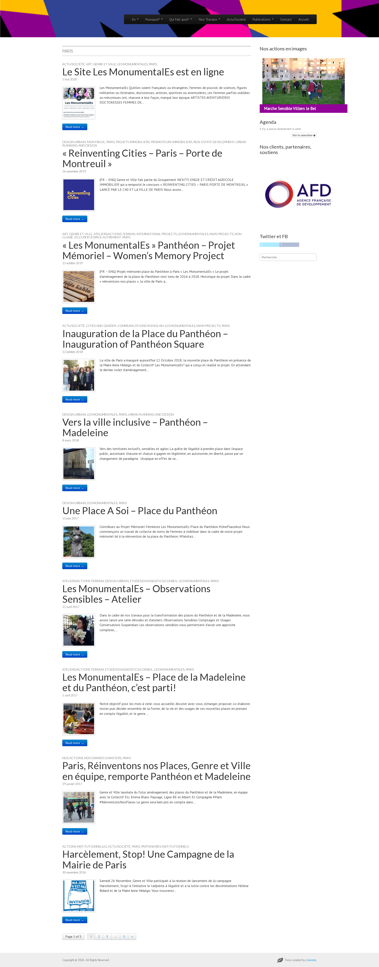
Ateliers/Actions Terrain (114, 234)
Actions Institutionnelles (84, 846)
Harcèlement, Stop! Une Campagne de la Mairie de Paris (148, 859)
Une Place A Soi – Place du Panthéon (139, 510)
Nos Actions (72, 758)
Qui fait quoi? (179, 19)
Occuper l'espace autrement (97, 237)
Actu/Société (236, 19)
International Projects (156, 234)
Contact (286, 19)
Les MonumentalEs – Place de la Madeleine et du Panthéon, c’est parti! (154, 682)
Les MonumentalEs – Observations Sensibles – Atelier (136, 594)
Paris (153, 64)
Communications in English (140, 326)
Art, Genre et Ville (101, 64)
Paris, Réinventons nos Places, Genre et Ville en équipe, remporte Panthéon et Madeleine (156, 771)
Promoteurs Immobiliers (171, 142)
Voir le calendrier (302, 135)
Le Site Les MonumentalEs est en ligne (143, 71)
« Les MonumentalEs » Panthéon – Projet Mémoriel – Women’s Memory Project (148, 250)
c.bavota (311, 960)
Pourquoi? (153, 19)
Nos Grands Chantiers (102, 758)
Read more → (75, 127)
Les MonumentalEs (132, 64)
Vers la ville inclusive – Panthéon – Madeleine (135, 427)
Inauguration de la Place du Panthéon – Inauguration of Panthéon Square (145, 339)
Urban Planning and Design (151, 414)
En (134, 19)
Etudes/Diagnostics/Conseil (154, 581)
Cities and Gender (101, 326)
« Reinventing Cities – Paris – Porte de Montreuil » (142, 158)
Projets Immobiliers (132, 142)
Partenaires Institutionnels (165, 846)
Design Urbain (74, 142)
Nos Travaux (208, 19)
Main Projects (221, 234)
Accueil (304, 19)
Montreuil (96, 142)
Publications (261, 19)
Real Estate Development (213, 142)
